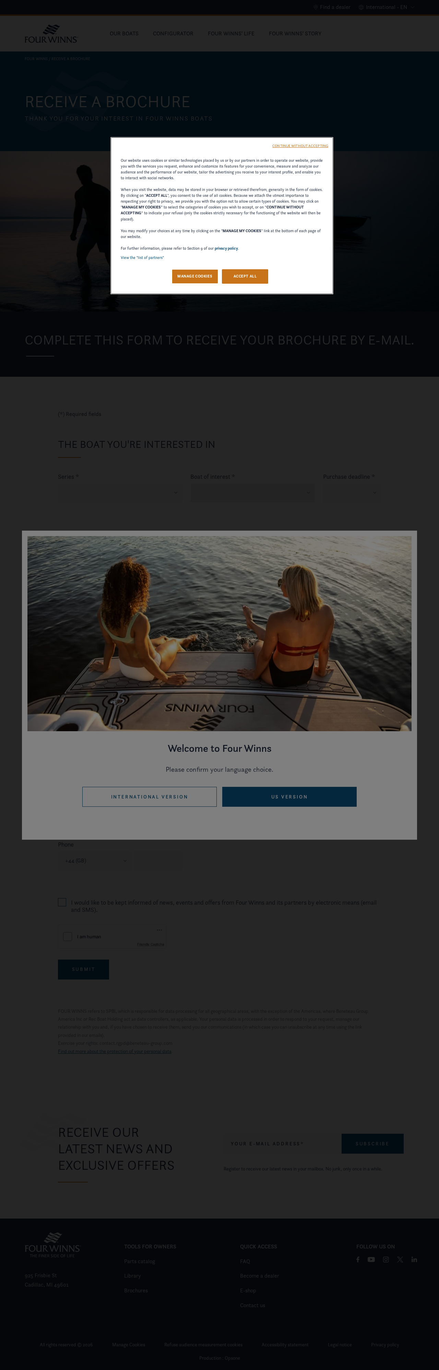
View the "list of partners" (142, 257)
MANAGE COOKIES (194, 276)
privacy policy (226, 248)
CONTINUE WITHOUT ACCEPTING (300, 146)
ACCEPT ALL (245, 276)
